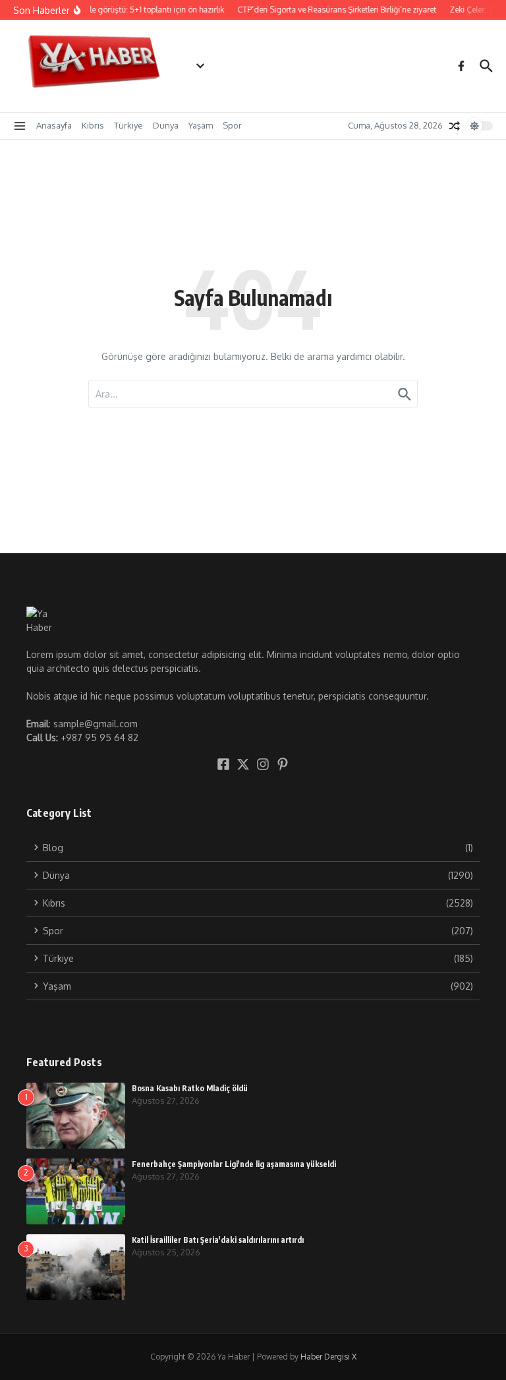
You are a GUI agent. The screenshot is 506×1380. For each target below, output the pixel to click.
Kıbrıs (93, 125)
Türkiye (128, 125)
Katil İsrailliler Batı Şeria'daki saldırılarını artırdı (218, 1240)
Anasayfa (54, 125)
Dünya (166, 125)
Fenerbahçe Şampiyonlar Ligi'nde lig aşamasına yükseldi (234, 1164)
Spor (232, 125)
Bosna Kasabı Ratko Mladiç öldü (190, 1088)
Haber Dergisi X (328, 1357)
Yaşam (200, 125)
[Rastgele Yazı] (454, 126)
